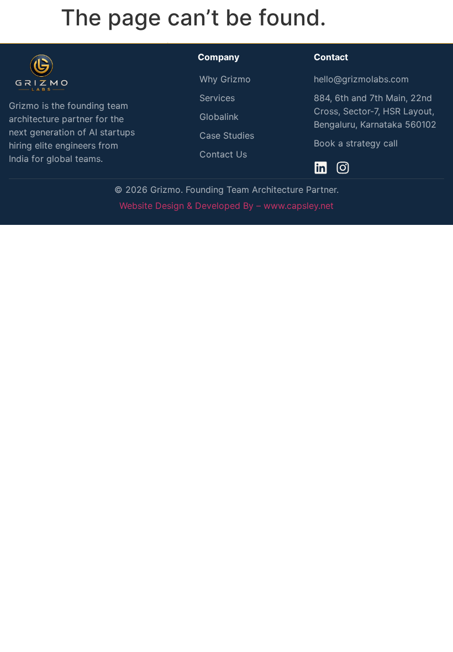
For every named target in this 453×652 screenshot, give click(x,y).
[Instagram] (343, 168)
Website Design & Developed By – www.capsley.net (226, 205)
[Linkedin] (321, 168)
